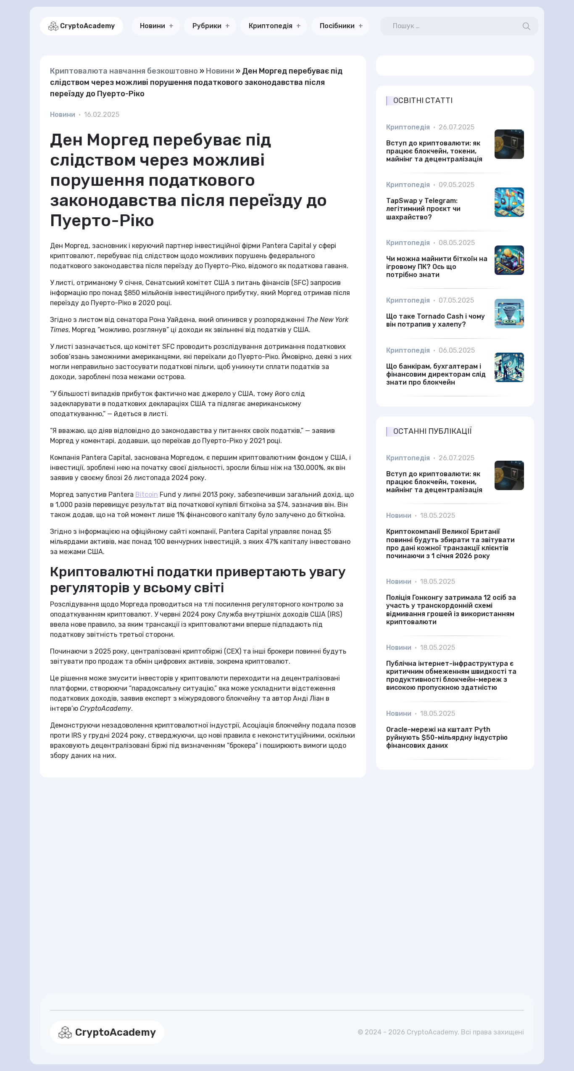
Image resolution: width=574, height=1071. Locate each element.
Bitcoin (146, 495)
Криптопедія (270, 26)
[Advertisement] (203, 875)
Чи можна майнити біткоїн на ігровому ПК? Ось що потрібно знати (436, 267)
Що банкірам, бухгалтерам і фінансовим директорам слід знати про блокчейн (436, 374)
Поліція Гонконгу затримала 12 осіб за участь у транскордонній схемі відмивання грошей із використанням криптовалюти (451, 610)
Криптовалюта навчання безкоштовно (124, 71)
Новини (152, 26)
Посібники (337, 26)
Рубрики (206, 26)
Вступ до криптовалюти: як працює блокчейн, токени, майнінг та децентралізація (434, 151)
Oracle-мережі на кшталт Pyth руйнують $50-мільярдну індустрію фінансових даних (447, 737)
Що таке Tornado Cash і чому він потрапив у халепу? (435, 320)
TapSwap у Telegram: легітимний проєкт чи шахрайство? (423, 209)
